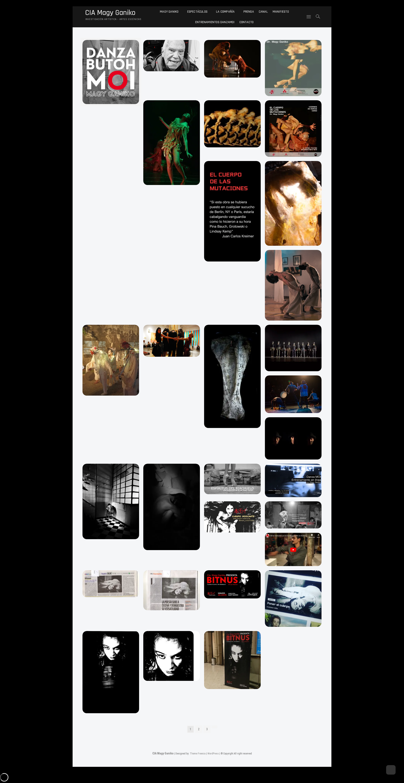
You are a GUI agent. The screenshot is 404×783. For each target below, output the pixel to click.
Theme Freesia (198, 753)
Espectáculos (197, 11)
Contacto (246, 22)
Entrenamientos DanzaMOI (215, 22)
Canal (263, 11)
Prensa (248, 11)
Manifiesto (281, 11)
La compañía (225, 11)
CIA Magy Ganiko (110, 12)
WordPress (213, 753)
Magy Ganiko (169, 11)
